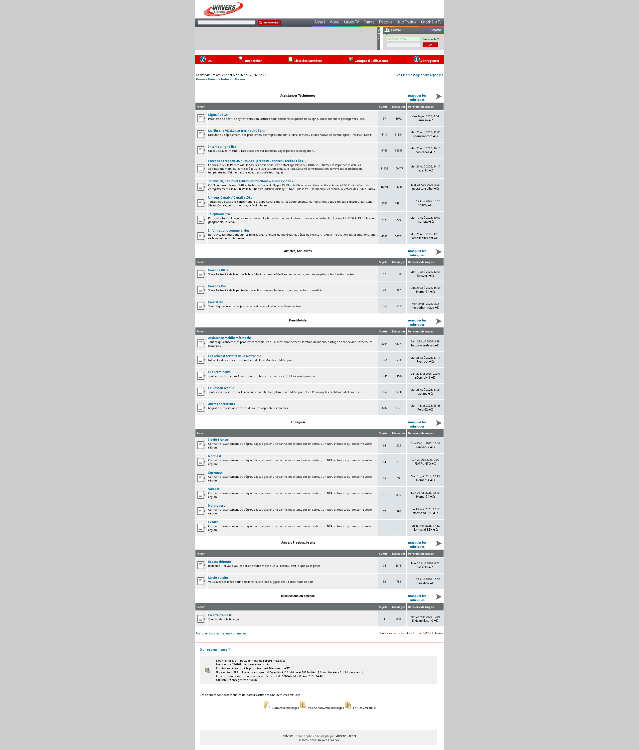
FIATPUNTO (423, 463)
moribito (423, 221)
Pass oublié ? (431, 39)
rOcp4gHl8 (422, 377)
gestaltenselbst (422, 188)
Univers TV (351, 23)
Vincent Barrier (345, 736)
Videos (334, 23)
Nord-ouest (216, 505)
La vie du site (218, 578)
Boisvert (422, 276)
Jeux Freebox (406, 23)
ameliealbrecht (422, 238)
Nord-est (214, 456)
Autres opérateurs (221, 404)
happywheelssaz (422, 345)
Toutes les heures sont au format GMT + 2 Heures (411, 633)
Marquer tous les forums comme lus (221, 633)
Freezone (385, 23)
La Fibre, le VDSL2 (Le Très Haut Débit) (236, 131)
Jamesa (423, 120)
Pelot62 (422, 409)
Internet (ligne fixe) (222, 147)
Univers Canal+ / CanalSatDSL (230, 197)
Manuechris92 (279, 668)
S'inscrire (436, 30)
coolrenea (423, 152)
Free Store (215, 302)
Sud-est (213, 489)
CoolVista (287, 736)
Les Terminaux (219, 372)
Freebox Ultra (218, 270)
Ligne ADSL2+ (218, 115)
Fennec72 (422, 447)
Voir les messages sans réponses (420, 75)
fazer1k (422, 170)
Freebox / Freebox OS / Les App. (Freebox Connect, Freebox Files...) (257, 161)
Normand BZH (423, 513)
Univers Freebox (328, 740)
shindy (422, 205)
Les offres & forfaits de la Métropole (234, 356)
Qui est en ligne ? (215, 649)
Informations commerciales (228, 230)
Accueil (320, 23)
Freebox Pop (217, 286)
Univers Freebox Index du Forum (220, 79)
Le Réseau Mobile (221, 388)
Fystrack (422, 361)
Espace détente (219, 562)
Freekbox (422, 583)
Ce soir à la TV (431, 23)
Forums (369, 23)
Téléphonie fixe (219, 214)
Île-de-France (218, 440)
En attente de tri (220, 615)
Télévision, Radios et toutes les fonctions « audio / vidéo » (251, 181)
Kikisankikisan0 (422, 620)
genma (423, 393)
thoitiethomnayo (422, 307)
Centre (213, 522)
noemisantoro (422, 136)
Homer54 (422, 292)
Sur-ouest (215, 472)
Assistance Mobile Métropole (229, 338)
